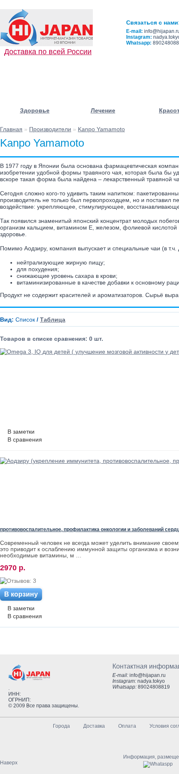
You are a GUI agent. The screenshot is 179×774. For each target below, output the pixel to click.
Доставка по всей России (48, 51)
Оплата (127, 726)
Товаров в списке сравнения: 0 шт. (51, 338)
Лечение (103, 110)
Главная (11, 129)
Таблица (52, 319)
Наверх (8, 763)
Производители (50, 129)
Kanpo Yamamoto (101, 129)
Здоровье (35, 110)
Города (61, 726)
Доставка (94, 726)
